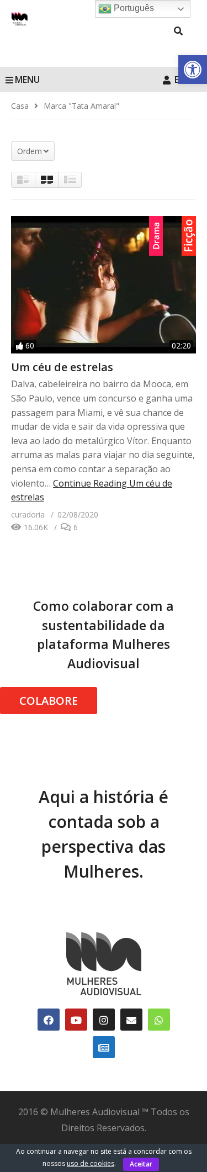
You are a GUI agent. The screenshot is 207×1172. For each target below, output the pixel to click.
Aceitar (141, 1164)
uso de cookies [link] (90, 1163)
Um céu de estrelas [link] (62, 367)
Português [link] (133, 8)
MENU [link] (27, 79)
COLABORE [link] (48, 700)
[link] (192, 69)
